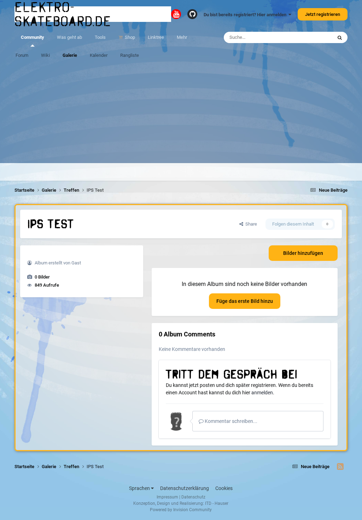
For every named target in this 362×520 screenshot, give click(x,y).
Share (250, 224)
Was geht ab (69, 37)
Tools (100, 37)
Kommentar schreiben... (230, 421)
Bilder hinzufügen (303, 253)
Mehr (182, 37)
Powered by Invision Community (181, 509)
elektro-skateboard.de (62, 14)
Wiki (45, 55)
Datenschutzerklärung (184, 488)
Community (32, 37)
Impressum (167, 497)
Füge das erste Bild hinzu (244, 301)
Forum (22, 55)
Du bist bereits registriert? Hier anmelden (246, 14)
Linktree (156, 37)
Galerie (70, 55)
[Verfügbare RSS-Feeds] (340, 467)
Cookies (224, 488)
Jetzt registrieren (322, 14)
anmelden (262, 392)
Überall (315, 37)
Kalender (98, 55)
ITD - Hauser (216, 503)
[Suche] (340, 37)
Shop (129, 37)
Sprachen (140, 488)
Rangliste (129, 55)
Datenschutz (193, 497)
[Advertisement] (181, 113)
